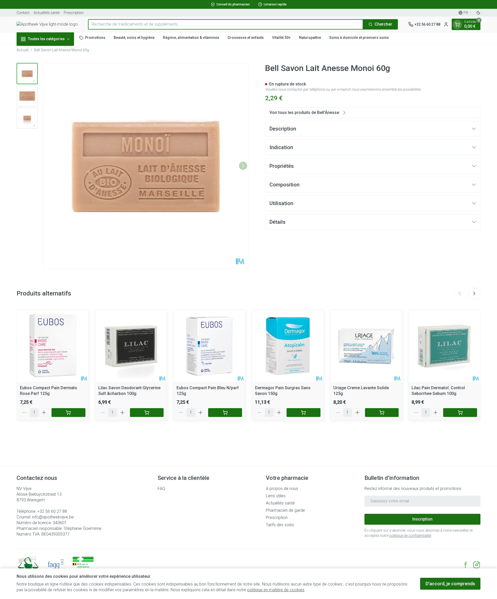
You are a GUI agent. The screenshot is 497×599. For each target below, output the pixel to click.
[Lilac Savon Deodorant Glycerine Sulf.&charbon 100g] (131, 346)
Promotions (95, 37)
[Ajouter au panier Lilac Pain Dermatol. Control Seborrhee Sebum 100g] (460, 412)
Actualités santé (47, 13)
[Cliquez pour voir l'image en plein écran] (145, 165)
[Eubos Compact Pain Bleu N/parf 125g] (209, 346)
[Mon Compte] (446, 24)
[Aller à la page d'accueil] (47, 24)
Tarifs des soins (280, 524)
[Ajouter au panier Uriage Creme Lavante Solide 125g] (382, 412)
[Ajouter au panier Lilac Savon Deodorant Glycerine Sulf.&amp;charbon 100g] (147, 412)
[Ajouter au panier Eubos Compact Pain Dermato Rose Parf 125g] (68, 412)
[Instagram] (476, 565)
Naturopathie (310, 37)
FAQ (161, 488)
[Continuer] (243, 166)
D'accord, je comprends (450, 583)
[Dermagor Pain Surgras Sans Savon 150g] (288, 346)
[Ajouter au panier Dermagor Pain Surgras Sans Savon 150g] (303, 412)
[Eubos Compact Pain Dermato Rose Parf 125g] (53, 346)
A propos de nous (282, 488)
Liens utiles (276, 495)
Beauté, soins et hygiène (134, 37)
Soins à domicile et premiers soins (359, 37)
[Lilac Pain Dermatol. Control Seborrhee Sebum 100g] (444, 346)
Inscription (422, 519)
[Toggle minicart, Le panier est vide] (457, 24)
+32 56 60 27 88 (52, 511)
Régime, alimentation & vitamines (191, 37)
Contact (23, 13)
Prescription (74, 13)
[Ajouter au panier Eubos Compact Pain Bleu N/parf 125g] (225, 412)
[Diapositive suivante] (474, 293)
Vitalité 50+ (281, 37)
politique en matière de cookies (275, 589)
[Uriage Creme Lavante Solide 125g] (366, 346)
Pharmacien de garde (285, 510)
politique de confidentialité (410, 535)
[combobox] (225, 24)
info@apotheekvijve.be (53, 517)
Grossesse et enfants (246, 37)
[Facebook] (466, 565)
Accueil (22, 50)
